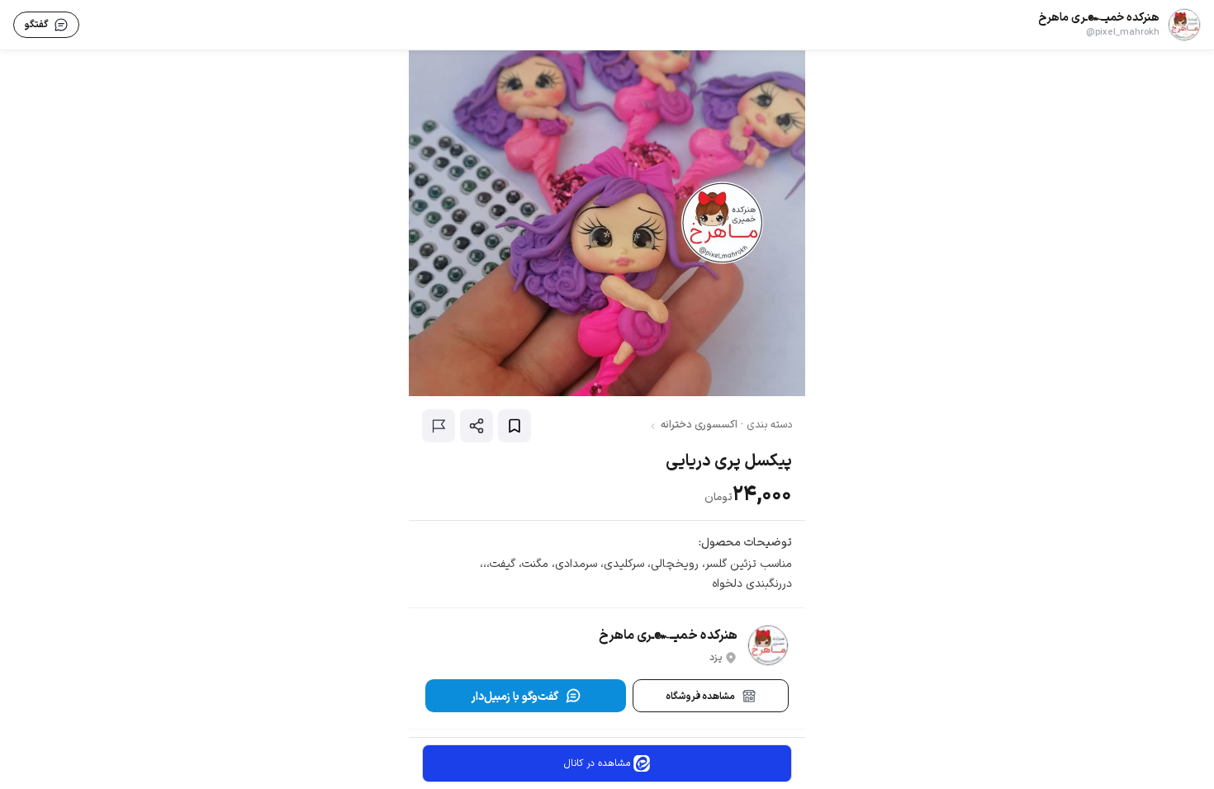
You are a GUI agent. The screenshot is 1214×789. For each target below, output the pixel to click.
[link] (1120, 24)
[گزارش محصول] (438, 425)
